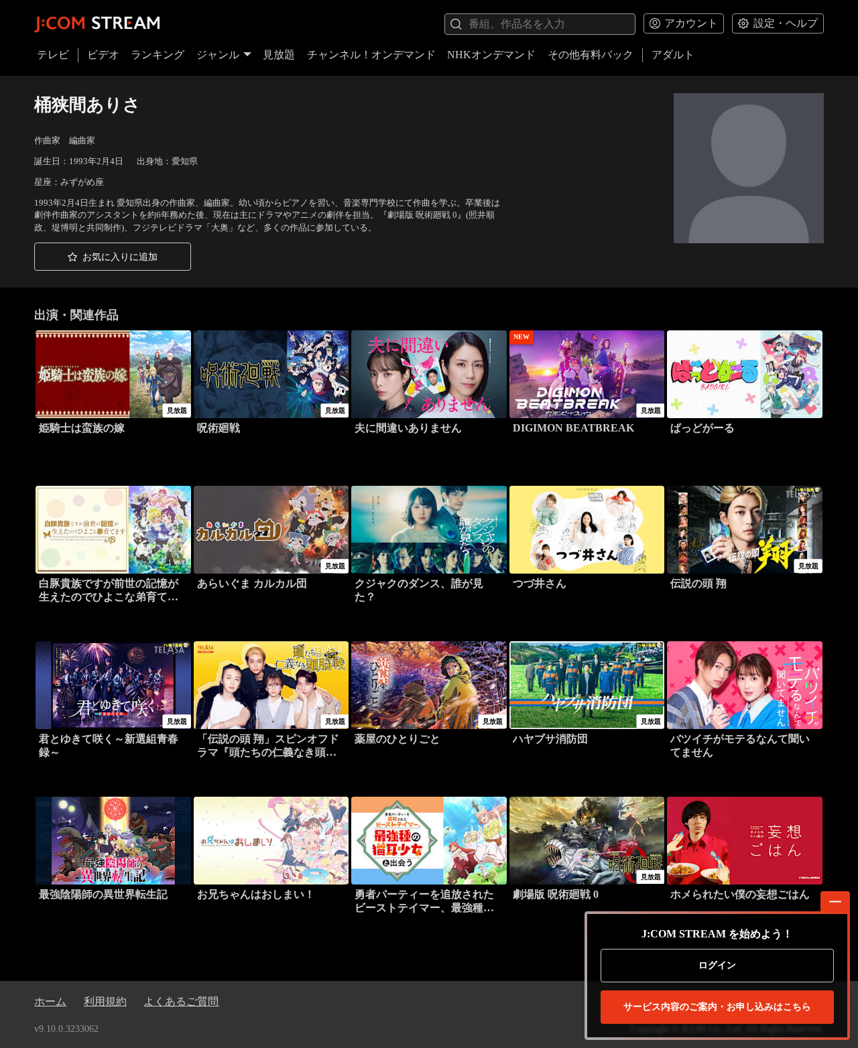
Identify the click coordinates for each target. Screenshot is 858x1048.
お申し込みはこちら (717, 1007)
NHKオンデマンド (491, 54)
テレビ (53, 54)
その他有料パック (590, 54)
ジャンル (217, 54)
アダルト (673, 54)
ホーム (50, 1001)
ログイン (717, 965)
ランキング (157, 54)
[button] (112, 257)
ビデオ (103, 54)
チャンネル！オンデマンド (371, 54)
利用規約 (105, 1001)
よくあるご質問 (181, 1001)
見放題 (279, 54)
